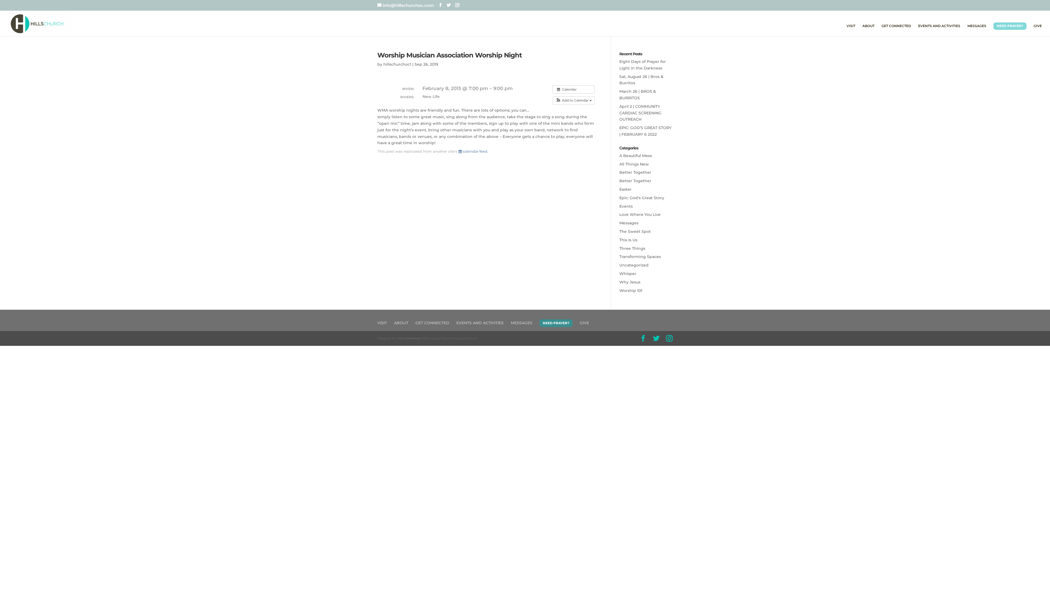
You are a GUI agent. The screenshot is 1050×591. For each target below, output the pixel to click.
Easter (625, 189)
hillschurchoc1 (397, 64)
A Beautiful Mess (635, 155)
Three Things (632, 248)
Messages (628, 223)
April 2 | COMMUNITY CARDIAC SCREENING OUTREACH (640, 113)
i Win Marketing (407, 338)
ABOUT (868, 26)
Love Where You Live (640, 214)
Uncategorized (634, 265)
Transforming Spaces (640, 256)
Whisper (627, 273)
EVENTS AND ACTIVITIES (939, 26)
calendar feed (474, 151)
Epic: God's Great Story (641, 197)
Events (626, 206)
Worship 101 (630, 290)
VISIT (851, 26)
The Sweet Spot (635, 231)
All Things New (634, 164)
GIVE (1038, 26)
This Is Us (628, 239)
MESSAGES (976, 26)
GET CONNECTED (896, 26)
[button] (573, 100)
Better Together (635, 172)
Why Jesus (629, 282)
